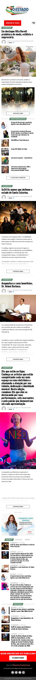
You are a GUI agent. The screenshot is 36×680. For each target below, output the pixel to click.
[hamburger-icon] (33, 22)
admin (10, 42)
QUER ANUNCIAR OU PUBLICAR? (18, 653)
